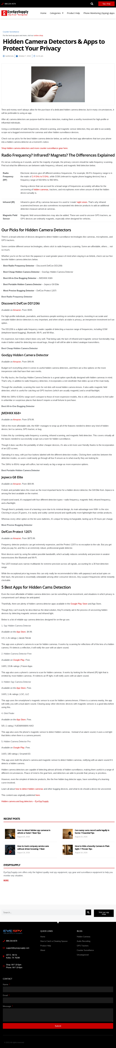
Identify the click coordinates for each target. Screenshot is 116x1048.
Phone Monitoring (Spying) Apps (99, 13)
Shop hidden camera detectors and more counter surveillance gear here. (34, 148)
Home (43, 13)
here (38, 795)
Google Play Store (79, 603)
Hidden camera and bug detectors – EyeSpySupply (25, 801)
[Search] (88, 912)
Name (6, 984)
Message (7, 1006)
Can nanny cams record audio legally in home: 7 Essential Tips (92, 831)
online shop (38, 36)
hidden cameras (41, 189)
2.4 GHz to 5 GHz (40, 176)
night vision (82, 202)
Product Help (73, 13)
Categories (55, 13)
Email (5, 995)
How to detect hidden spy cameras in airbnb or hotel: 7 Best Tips (33, 831)
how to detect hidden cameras (29, 789)
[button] (92, 3)
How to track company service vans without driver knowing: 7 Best (33, 847)
